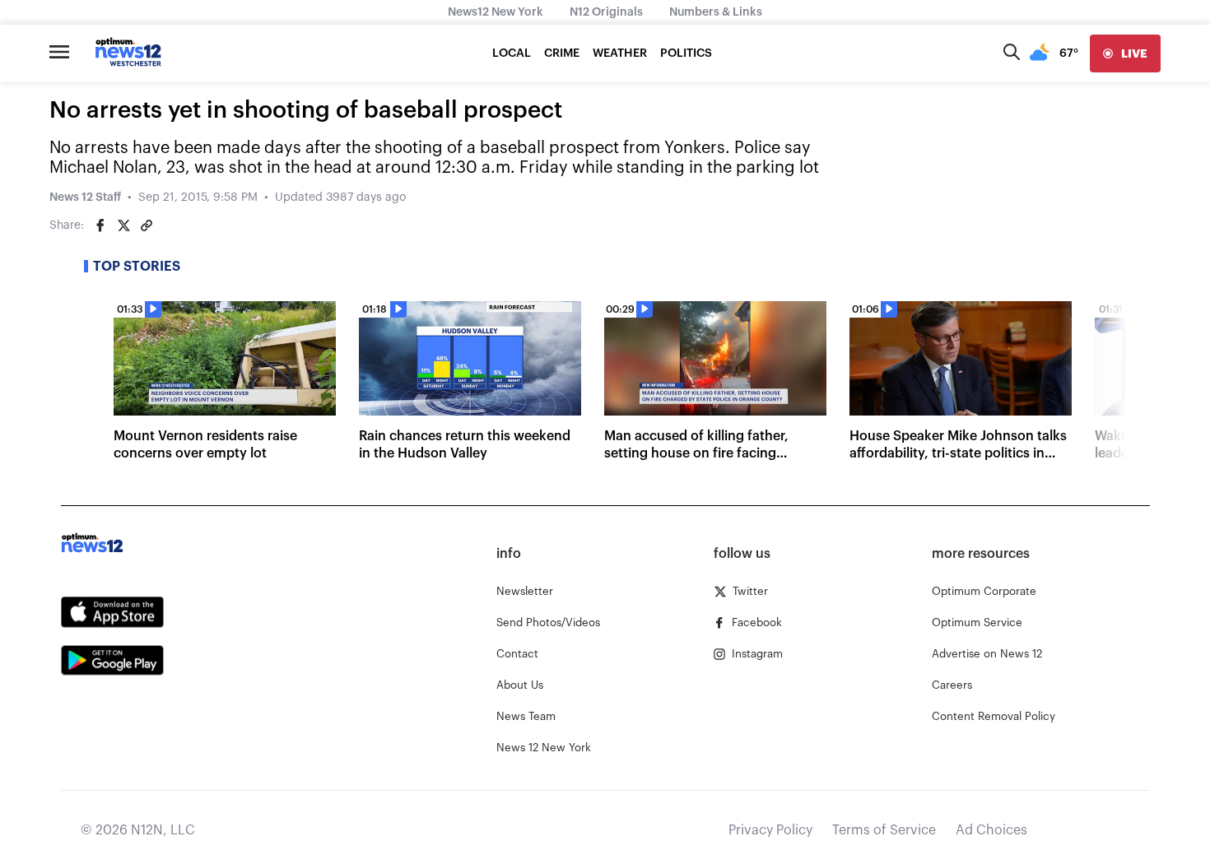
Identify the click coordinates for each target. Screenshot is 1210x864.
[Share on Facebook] (100, 225)
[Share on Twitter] (123, 225)
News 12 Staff (85, 197)
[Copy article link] (146, 225)
